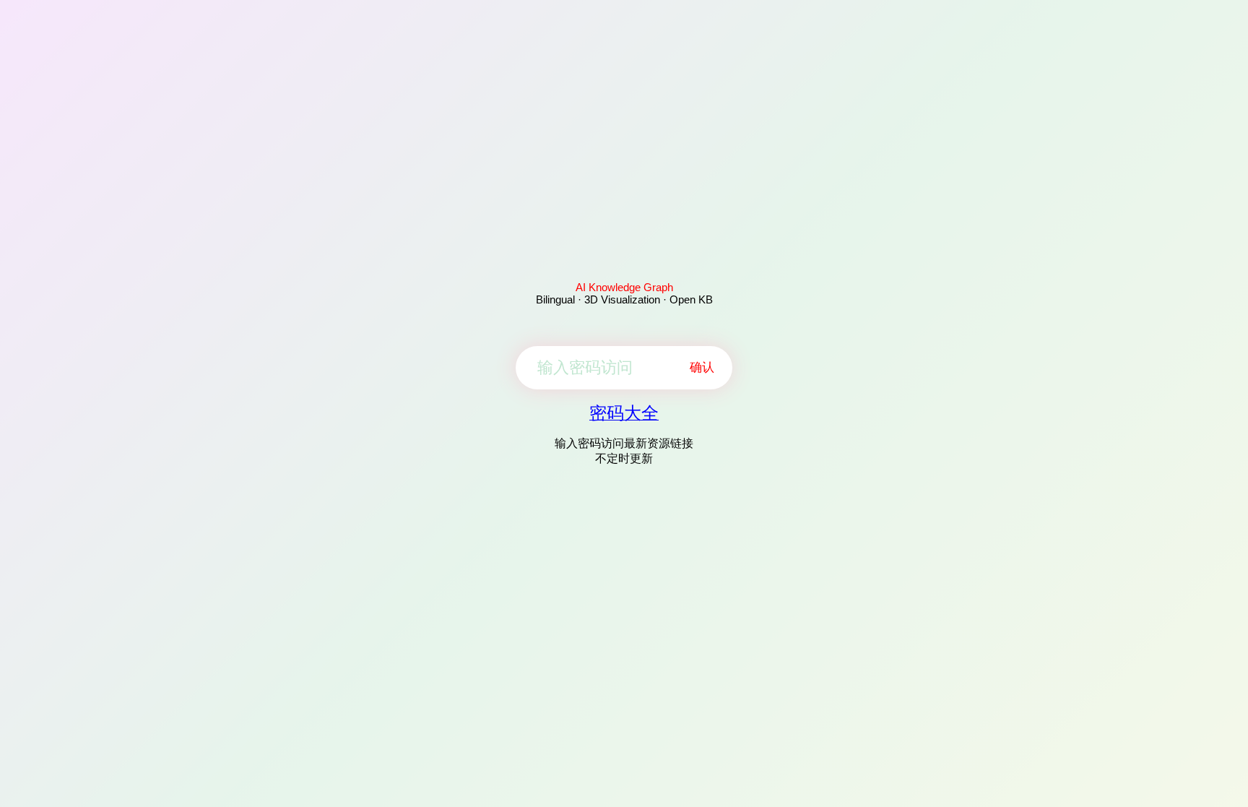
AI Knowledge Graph (624, 287)
